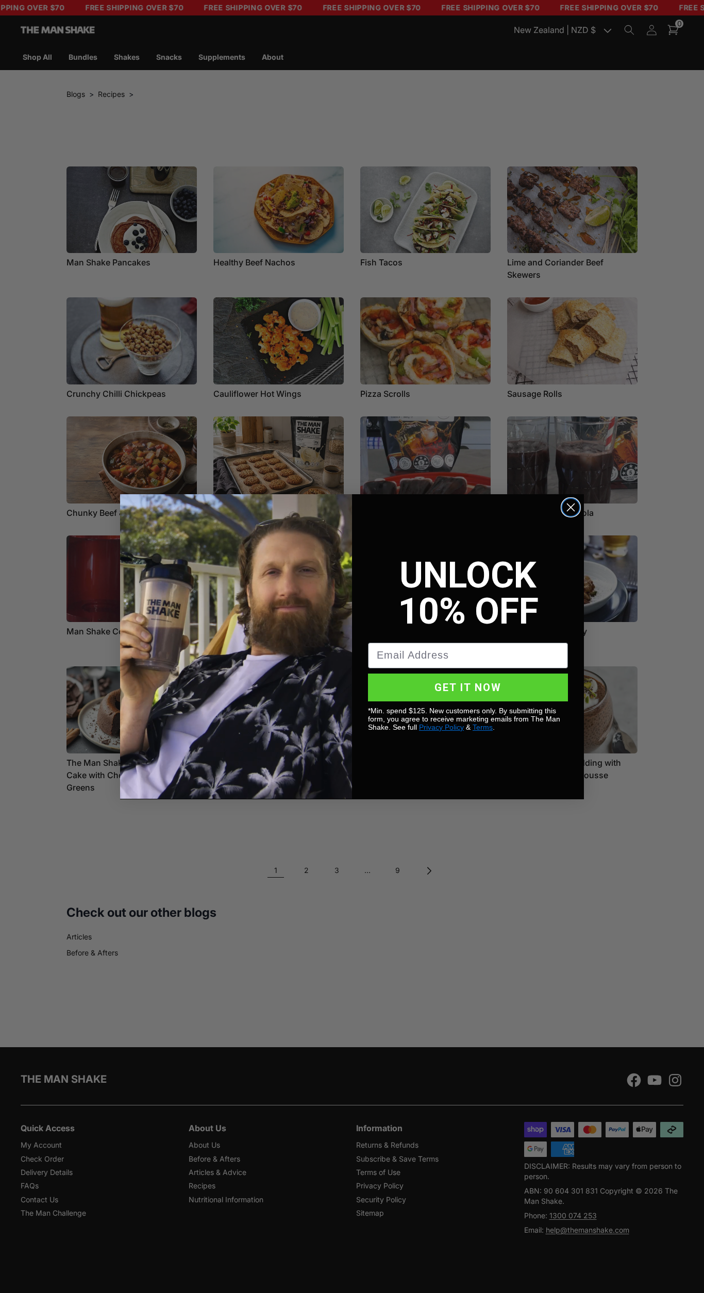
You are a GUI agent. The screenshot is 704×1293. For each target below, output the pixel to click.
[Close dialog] (571, 507)
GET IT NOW (467, 687)
